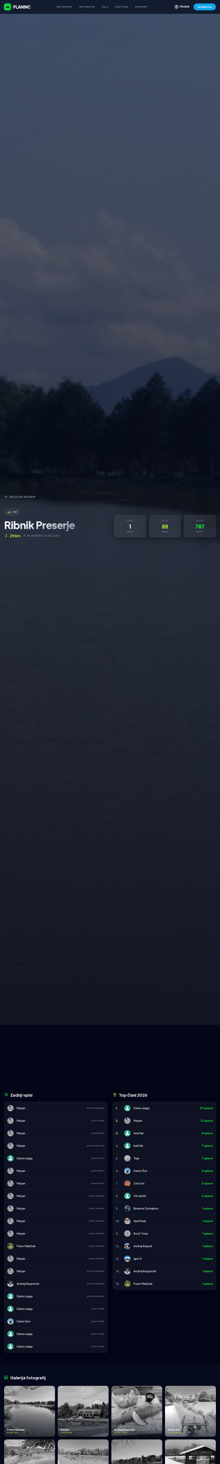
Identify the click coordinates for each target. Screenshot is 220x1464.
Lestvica (121, 6)
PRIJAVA (181, 7)
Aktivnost (65, 6)
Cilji (105, 6)
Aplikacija (87, 6)
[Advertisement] (110, 1060)
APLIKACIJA (205, 6)
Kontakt (141, 6)
